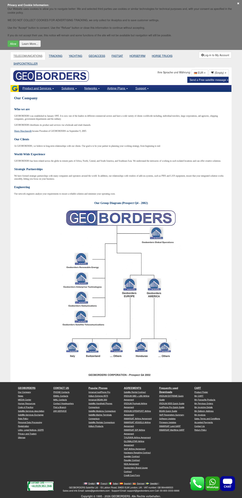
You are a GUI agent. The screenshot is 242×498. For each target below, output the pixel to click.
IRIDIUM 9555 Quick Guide (171, 403)
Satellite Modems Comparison (102, 410)
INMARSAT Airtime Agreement (138, 418)
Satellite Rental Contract (135, 391)
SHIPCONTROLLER (25, 63)
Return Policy (200, 429)
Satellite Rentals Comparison (101, 422)
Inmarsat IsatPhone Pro (99, 391)
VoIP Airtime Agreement (134, 448)
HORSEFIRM (137, 56)
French (104, 483)
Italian (115, 483)
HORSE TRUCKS (162, 56)
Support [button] (141, 88)
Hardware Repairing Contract (137, 452)
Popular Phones (97, 388)
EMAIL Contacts (60, 395)
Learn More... (30, 44)
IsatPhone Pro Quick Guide (171, 407)
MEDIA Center (24, 399)
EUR (200, 72)
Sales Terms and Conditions (207, 418)
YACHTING (75, 56)
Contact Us (199, 425)
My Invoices (200, 414)
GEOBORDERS (27, 388)
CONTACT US (61, 388)
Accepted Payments (203, 422)
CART (197, 388)
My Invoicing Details (203, 407)
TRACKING (55, 56)
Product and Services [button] (37, 88)
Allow (13, 44)
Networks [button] (91, 88)
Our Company (24, 391)
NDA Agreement (131, 463)
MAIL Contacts (60, 399)
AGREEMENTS (132, 388)
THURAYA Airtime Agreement (137, 437)
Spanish (127, 483)
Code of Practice (25, 407)
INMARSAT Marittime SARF (172, 429)
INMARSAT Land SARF (170, 425)
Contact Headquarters (63, 403)
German (140, 483)
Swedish (154, 483)
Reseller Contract (132, 460)
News (20, 395)
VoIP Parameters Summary (171, 414)
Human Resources (26, 403)
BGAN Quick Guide (168, 410)
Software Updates (167, 418)
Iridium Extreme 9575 (98, 395)
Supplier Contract (132, 456)
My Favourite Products (204, 399)
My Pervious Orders (203, 403)
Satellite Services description (31, 410)
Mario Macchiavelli (23, 131)
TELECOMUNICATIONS (27, 56)
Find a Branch (59, 407)
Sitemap (21, 437)
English (91, 483)
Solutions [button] (68, 88)
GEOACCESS (97, 56)
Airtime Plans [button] (116, 88)
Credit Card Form (132, 475)
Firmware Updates (167, 422)
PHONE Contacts (61, 391)
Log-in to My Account (216, 55)
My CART (198, 395)
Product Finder (201, 391)
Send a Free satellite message (208, 80)
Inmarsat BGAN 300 (97, 399)
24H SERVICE (60, 410)
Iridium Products (95, 425)
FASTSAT (117, 56)
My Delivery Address (204, 410)
